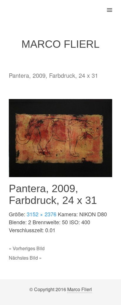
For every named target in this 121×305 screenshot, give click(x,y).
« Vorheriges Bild (27, 248)
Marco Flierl (79, 289)
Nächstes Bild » (25, 257)
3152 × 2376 (41, 214)
